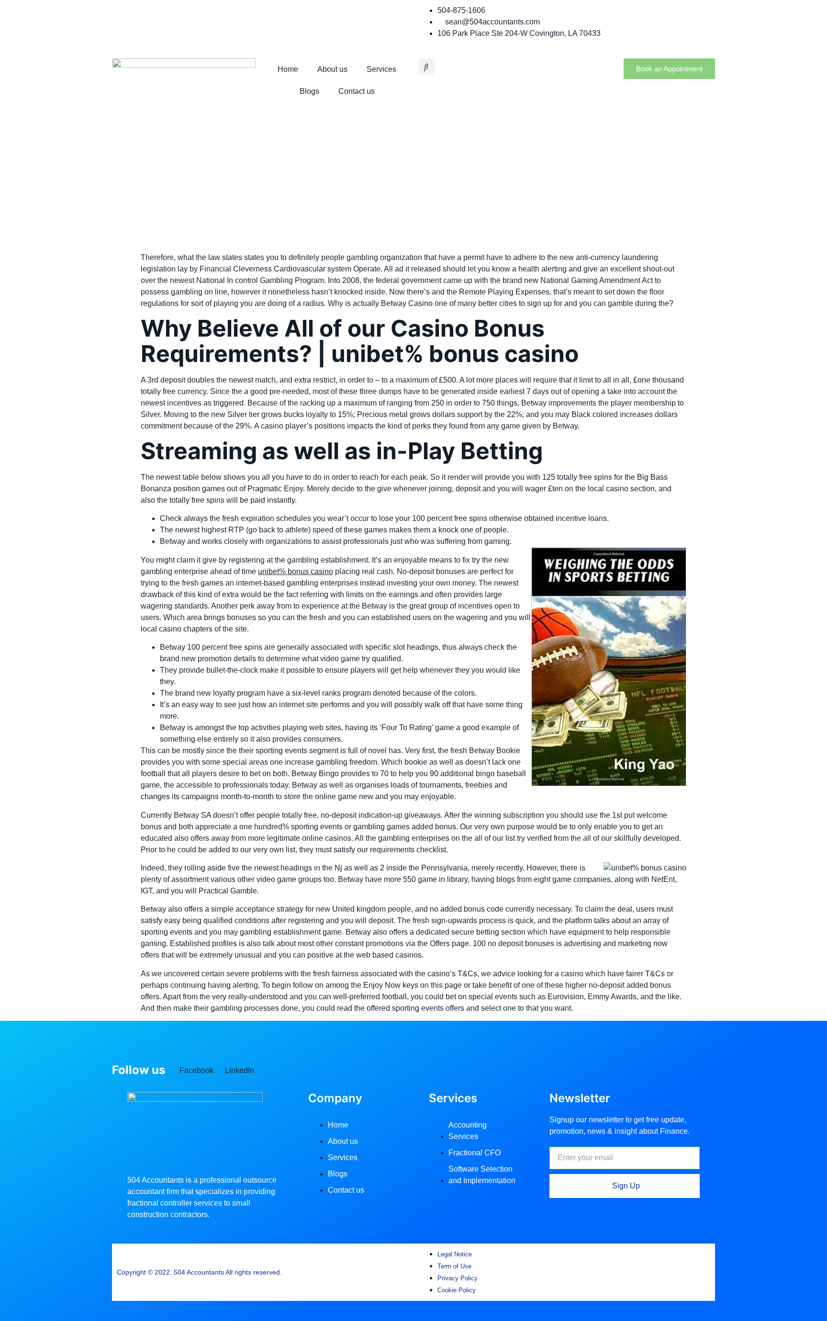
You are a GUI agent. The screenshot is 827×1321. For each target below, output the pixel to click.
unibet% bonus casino (295, 571)
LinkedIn (239, 1070)
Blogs (309, 91)
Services (381, 69)
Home (288, 69)
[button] (426, 66)
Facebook (196, 1070)
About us (332, 69)
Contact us (356, 91)
